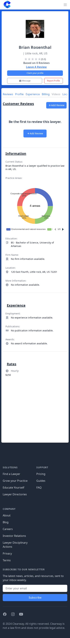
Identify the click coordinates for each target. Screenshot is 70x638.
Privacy (7, 553)
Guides (40, 481)
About (7, 515)
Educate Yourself (13, 487)
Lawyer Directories (15, 494)
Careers (8, 529)
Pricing (40, 474)
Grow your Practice (15, 481)
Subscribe (35, 597)
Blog (5, 522)
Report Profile (53, 80)
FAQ (39, 487)
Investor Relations (14, 536)
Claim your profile (35, 73)
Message (26, 80)
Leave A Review (36, 67)
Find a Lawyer (11, 474)
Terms (7, 560)
